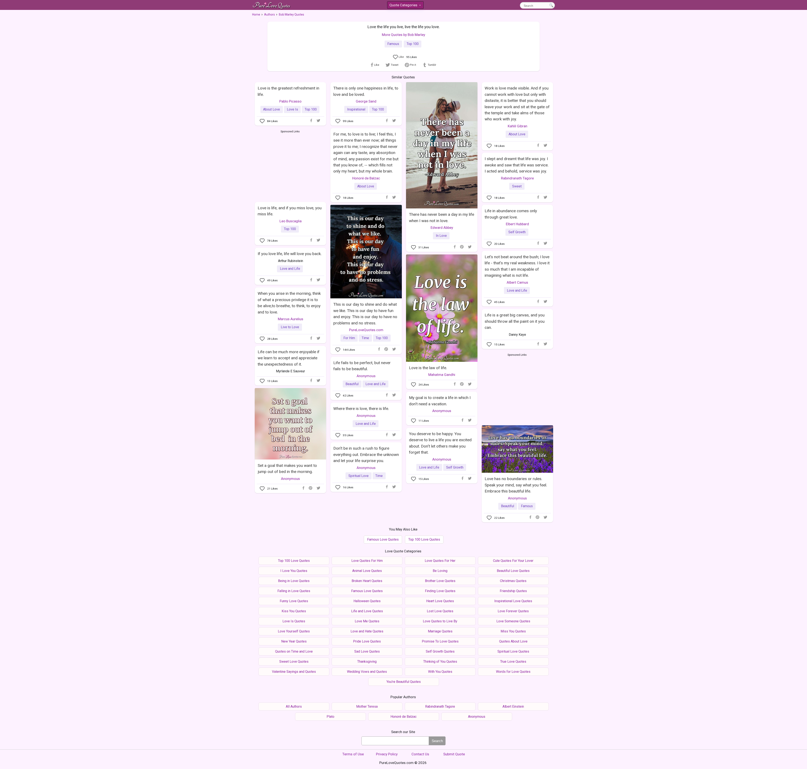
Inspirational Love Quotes (513, 601)
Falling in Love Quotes (293, 591)
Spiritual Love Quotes (513, 651)
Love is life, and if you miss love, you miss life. (290, 210)
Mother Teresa (367, 706)
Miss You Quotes (513, 631)
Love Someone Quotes (513, 621)
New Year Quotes (294, 641)
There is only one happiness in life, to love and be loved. (365, 91)
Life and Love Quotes (367, 611)
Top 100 (413, 44)
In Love (441, 236)
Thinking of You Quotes (440, 662)
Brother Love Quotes (440, 581)
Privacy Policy (387, 754)
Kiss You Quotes (294, 611)
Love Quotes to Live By (440, 621)
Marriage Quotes (440, 631)
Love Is (292, 109)
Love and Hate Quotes (367, 631)
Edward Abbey (442, 227)
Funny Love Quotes (294, 601)
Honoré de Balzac (366, 178)
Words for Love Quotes (513, 672)
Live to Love (290, 327)
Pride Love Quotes (367, 641)
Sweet (517, 186)
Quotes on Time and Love (294, 651)
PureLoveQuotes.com (366, 330)
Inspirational (356, 109)
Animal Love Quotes (367, 571)
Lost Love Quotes (440, 611)
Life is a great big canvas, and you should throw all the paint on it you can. (515, 321)
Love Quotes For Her (440, 561)
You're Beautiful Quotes (403, 682)
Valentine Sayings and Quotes (294, 672)
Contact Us (420, 754)
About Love (271, 109)
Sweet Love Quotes (294, 662)
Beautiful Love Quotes (513, 571)
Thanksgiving (367, 662)
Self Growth (517, 232)
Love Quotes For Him (367, 561)
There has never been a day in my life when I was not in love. (441, 217)
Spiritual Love (358, 476)
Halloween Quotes (367, 601)
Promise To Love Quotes (440, 641)
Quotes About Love (513, 641)
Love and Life (290, 269)
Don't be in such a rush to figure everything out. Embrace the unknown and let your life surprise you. (366, 454)
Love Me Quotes (367, 621)
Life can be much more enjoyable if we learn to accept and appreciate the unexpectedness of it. (288, 358)
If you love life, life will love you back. (290, 253)
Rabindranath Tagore (517, 178)
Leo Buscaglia (291, 221)
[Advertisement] (290, 165)
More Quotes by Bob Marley (403, 35)
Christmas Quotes (513, 581)
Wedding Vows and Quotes (367, 672)
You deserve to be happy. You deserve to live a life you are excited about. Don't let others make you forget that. (440, 443)
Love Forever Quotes (513, 611)
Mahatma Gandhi (441, 375)
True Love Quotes (513, 662)
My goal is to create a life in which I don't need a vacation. (440, 400)
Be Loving (440, 571)
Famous (393, 44)
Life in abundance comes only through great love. (511, 213)
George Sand (366, 101)
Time (365, 338)
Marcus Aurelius (290, 319)
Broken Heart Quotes (367, 581)
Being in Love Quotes (294, 581)
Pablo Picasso (290, 101)
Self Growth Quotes (440, 651)
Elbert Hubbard (517, 224)
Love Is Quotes (293, 621)
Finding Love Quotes (440, 591)
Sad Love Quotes (367, 651)
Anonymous (366, 376)
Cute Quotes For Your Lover (513, 561)
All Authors (294, 706)
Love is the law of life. (428, 367)
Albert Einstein (513, 706)
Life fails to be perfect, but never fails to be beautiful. (362, 365)
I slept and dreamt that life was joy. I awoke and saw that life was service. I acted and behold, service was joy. (517, 165)
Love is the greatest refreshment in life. (288, 91)
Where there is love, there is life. (361, 408)
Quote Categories (405, 6)
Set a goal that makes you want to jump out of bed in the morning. (287, 468)
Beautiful (352, 384)
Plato (330, 717)
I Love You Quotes (293, 571)
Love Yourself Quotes (294, 631)
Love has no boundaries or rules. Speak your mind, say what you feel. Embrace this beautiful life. (516, 485)
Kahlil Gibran (517, 126)
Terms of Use (353, 754)
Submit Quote (454, 754)
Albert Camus (517, 282)
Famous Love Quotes (383, 539)
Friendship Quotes (513, 591)
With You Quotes (440, 672)
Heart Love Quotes (440, 601)
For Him (349, 338)
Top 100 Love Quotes (424, 539)
